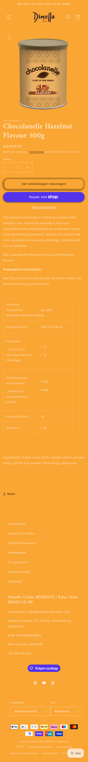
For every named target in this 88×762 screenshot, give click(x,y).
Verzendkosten (36, 151)
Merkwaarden (17, 552)
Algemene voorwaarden (24, 753)
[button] (8, 17)
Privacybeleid (17, 562)
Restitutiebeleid (19, 572)
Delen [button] (11, 494)
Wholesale (15, 581)
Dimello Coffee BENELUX (42, 741)
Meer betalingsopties (44, 207)
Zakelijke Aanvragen (22, 543)
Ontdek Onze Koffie (21, 533)
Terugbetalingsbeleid (41, 746)
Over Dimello (17, 524)
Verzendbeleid (50, 753)
